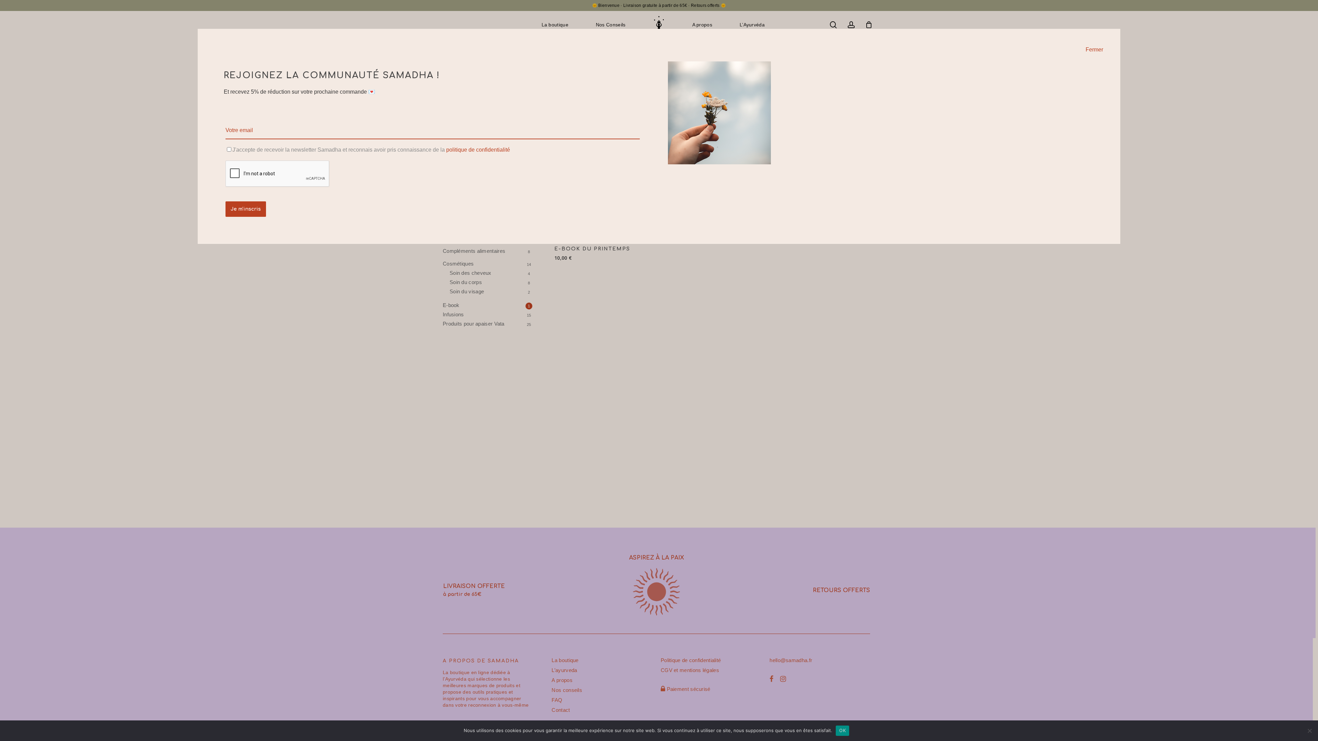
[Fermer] (1114, 34)
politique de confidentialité (478, 150)
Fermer (1094, 49)
